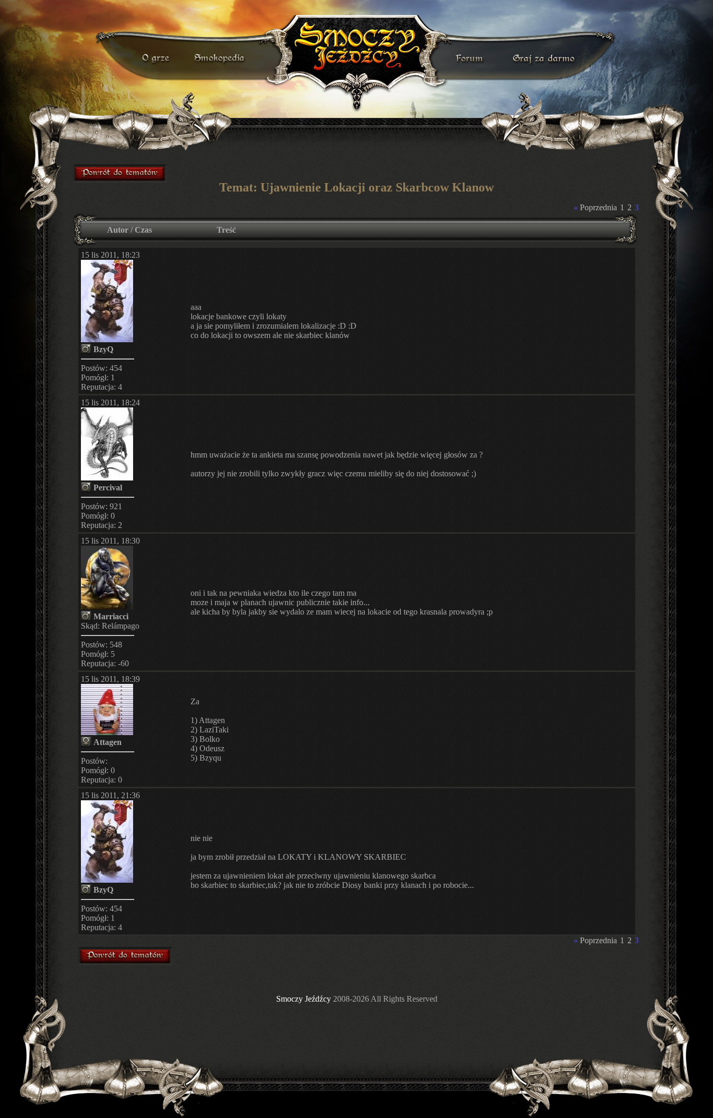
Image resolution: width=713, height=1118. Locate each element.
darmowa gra (546, 58)
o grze (157, 58)
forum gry (470, 58)
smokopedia (220, 58)
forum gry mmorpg (120, 173)
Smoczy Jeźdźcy (303, 998)
